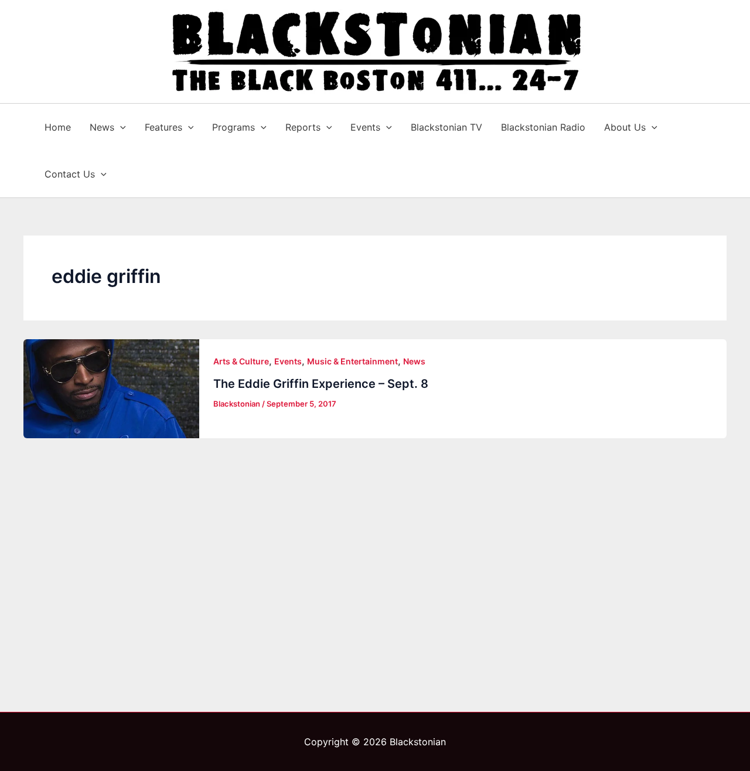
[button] (120, 127)
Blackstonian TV (446, 127)
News (102, 127)
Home (58, 127)
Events (365, 127)
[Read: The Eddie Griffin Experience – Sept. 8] (111, 388)
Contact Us (70, 174)
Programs (233, 127)
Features (163, 127)
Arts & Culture (241, 361)
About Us (625, 127)
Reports (303, 127)
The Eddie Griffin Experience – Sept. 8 (320, 384)
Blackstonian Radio (543, 127)
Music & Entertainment (352, 361)
